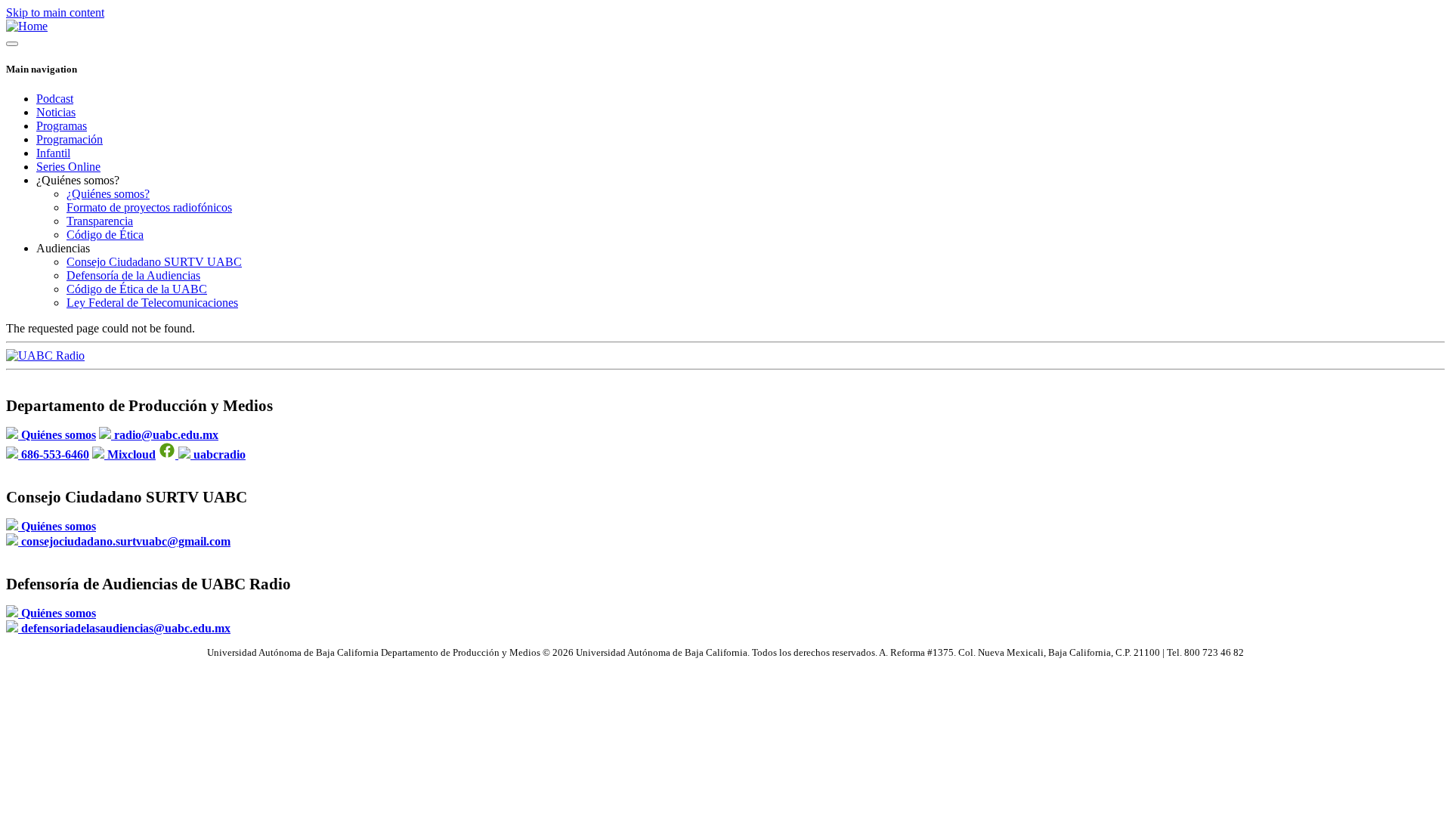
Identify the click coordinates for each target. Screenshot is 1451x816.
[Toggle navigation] (12, 44)
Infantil (53, 153)
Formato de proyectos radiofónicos (149, 207)
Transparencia (100, 221)
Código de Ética (105, 234)
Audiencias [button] (63, 248)
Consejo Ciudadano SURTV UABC (154, 261)
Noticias (56, 112)
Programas (61, 125)
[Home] (27, 26)
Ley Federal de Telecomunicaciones (152, 302)
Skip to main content (55, 12)
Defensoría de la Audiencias (133, 275)
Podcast (54, 98)
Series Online (68, 166)
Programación (69, 139)
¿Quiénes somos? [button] (77, 180)
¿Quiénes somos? (108, 193)
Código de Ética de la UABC (137, 289)
